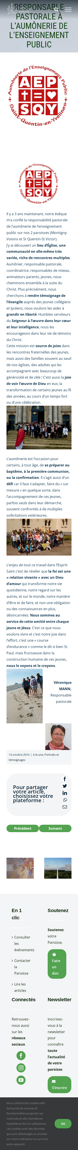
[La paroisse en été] (58, 867)
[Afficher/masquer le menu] (68, 10)
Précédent (22, 828)
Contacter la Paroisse (21, 967)
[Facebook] (21, 1055)
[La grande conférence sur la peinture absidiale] (20, 867)
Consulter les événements (21, 943)
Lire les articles (20, 987)
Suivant (55, 828)
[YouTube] (21, 1080)
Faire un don (56, 967)
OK (63, 1124)
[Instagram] (21, 1067)
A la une (38, 755)
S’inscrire (59, 1087)
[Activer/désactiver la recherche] (56, 9)
